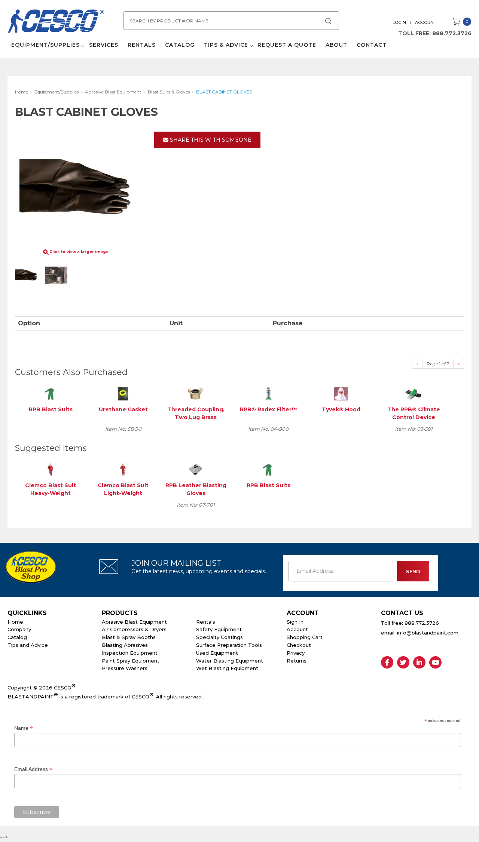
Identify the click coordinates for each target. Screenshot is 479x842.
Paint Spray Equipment (130, 661)
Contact (372, 45)
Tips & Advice (226, 45)
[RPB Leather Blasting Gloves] (196, 469)
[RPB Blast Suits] (50, 393)
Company (19, 629)
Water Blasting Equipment (229, 661)
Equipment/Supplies (45, 45)
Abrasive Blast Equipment (134, 622)
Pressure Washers (124, 668)
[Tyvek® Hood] (341, 393)
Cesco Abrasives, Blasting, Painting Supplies (56, 22)
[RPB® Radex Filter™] (268, 393)
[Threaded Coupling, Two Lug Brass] (196, 393)
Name (23, 728)
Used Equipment (217, 653)
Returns (296, 661)
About (336, 45)
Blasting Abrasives (125, 645)
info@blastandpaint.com (427, 633)
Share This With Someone (209, 139)
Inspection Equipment (130, 653)
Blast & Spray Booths (129, 637)
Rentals (142, 45)
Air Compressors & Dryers (134, 629)
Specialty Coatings (219, 637)
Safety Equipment (219, 629)
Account (425, 22)
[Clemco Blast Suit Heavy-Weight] (50, 469)
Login (399, 22)
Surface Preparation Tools (229, 645)
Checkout (299, 645)
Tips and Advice (27, 645)
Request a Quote (286, 45)
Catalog (180, 45)
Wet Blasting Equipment (227, 668)
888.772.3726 (452, 33)
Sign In (295, 622)
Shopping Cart (305, 637)
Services (103, 45)
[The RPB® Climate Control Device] (413, 393)
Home (15, 622)
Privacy (296, 653)
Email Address (33, 769)
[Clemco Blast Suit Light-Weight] (123, 469)
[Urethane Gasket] (123, 393)
